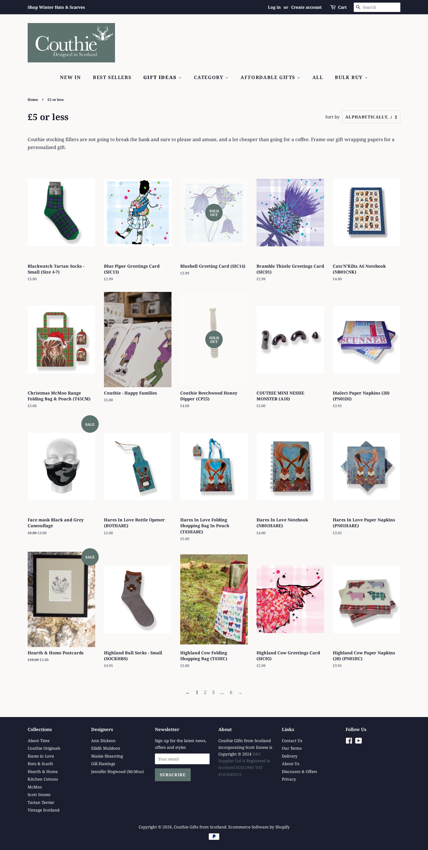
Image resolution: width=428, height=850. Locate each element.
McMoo (35, 787)
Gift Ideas (160, 77)
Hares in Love (41, 756)
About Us (290, 763)
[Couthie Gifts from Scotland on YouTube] (358, 741)
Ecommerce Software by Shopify (259, 827)
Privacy (289, 779)
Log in (274, 7)
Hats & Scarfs (40, 763)
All (317, 77)
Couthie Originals (44, 748)
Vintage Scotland (43, 810)
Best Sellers (112, 77)
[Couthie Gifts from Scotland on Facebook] (349, 741)
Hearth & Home (43, 771)
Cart (342, 7)
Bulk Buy (349, 77)
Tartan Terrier (41, 802)
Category (209, 77)
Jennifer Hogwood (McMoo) (117, 771)
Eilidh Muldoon (105, 748)
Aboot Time (38, 740)
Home (33, 99)
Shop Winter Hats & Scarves (56, 7)
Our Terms (292, 748)
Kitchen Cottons (43, 779)
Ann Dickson (103, 740)
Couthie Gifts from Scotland (200, 827)
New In (70, 77)
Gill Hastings (103, 763)
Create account (306, 7)
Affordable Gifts (268, 77)
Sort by (332, 117)
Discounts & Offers (299, 771)
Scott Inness (39, 794)
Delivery (290, 756)
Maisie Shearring (107, 756)
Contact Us (292, 740)
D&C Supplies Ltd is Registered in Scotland (244, 760)
